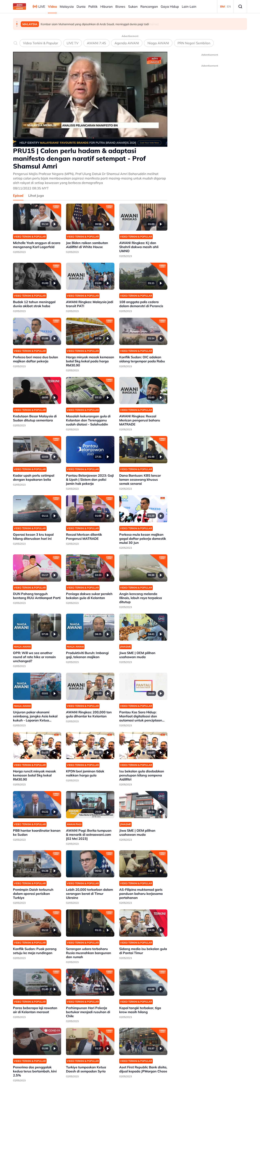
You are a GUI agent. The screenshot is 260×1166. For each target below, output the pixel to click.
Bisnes (120, 6)
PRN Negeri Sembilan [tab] (194, 43)
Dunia (81, 6)
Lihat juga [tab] (36, 195)
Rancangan (149, 6)
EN (229, 6)
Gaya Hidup (170, 6)
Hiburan (106, 6)
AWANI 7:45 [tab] (96, 43)
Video (52, 6)
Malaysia (67, 6)
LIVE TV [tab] (72, 43)
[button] (16, 22)
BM (222, 6)
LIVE (41, 6)
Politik (93, 6)
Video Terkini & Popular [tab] (40, 43)
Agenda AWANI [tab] (127, 43)
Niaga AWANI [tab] (158, 43)
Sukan (133, 6)
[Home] (19, 6)
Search (240, 6)
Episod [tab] (18, 195)
